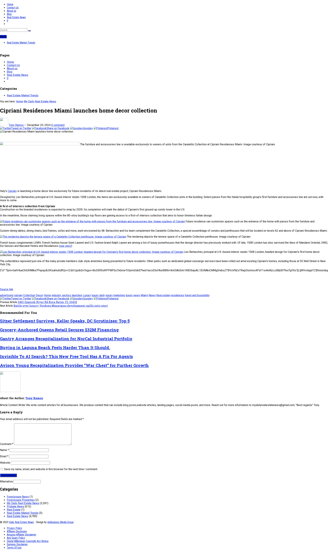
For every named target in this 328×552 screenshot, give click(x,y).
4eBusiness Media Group (60, 522)
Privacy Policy (14, 528)
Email (4, 456)
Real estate (163, 295)
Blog (9, 14)
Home (10, 4)
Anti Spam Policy (16, 538)
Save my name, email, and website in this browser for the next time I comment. (51, 469)
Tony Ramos (16, 125)
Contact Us (13, 7)
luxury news (133, 295)
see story (65, 246)
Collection (29, 295)
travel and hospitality (197, 295)
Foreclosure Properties (21, 500)
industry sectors (61, 295)
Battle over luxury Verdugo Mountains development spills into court (60, 305)
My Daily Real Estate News (40, 101)
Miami (144, 295)
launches (77, 295)
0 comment (58, 125)
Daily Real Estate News (21, 522)
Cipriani (12, 191)
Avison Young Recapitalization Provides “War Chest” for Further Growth (74, 365)
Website (5, 462)
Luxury (87, 295)
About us (11, 10)
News (152, 295)
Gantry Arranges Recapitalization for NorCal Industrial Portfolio (66, 338)
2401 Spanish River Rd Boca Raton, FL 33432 (47, 302)
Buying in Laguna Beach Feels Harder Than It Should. (55, 347)
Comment (6, 444)
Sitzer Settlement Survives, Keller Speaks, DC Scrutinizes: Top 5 (65, 321)
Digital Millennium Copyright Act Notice (28, 541)
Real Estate (13, 509)
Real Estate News (16, 17)
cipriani (18, 295)
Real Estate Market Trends (21, 42)
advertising (6, 295)
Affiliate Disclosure (17, 531)
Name (4, 450)
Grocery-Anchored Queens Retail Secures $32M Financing (59, 329)
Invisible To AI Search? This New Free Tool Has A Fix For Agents (66, 356)
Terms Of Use (14, 547)
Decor (39, 295)
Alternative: (6, 481)
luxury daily (98, 295)
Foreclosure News (18, 496)
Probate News (15, 506)
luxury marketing (115, 295)
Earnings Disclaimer (17, 544)
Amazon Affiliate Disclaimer (21, 534)
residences (177, 295)
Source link (6, 289)
